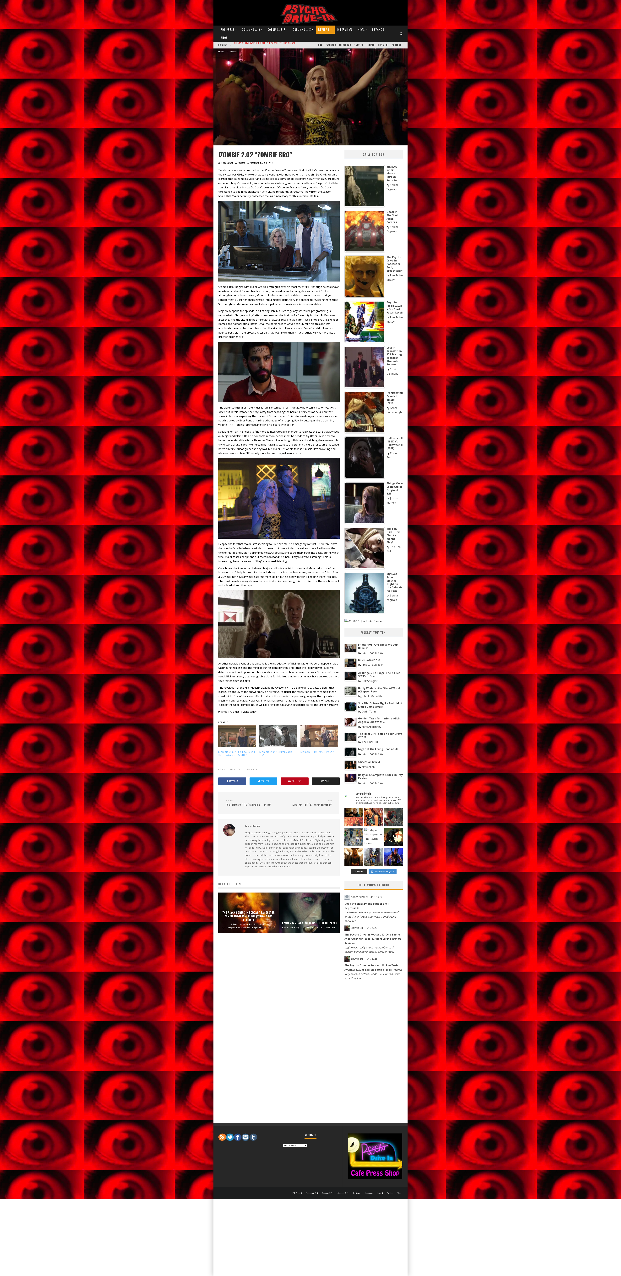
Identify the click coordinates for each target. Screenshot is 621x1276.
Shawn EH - (364, 928)
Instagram (345, 45)
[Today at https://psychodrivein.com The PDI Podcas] (353, 817)
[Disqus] (279, 988)
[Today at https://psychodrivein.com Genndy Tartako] (393, 837)
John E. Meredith (372, 696)
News (361, 30)
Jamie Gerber (227, 162)
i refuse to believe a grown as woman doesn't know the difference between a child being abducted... (371, 916)
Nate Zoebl (368, 767)
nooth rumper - (366, 897)
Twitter (358, 45)
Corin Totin (369, 711)
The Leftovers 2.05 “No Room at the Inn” (248, 803)
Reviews (324, 30)
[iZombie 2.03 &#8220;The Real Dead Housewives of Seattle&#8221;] (237, 736)
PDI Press (228, 30)
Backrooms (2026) (243, 45)
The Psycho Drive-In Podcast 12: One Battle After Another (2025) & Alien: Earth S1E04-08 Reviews (372, 939)
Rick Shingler (369, 681)
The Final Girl (370, 742)
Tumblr (370, 45)
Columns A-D (251, 30)
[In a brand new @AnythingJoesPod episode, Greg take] (393, 857)
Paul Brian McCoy (372, 653)
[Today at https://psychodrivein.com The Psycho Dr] (373, 837)
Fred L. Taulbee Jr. (372, 664)
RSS (320, 45)
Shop (224, 38)
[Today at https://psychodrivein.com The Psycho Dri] (393, 817)
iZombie (224, 769)
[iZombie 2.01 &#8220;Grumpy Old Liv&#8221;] (278, 736)
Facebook (331, 45)
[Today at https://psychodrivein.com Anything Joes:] (373, 817)
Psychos (378, 30)
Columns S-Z (302, 30)
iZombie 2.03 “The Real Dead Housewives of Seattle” (236, 753)
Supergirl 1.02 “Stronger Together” (312, 803)
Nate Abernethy (371, 726)
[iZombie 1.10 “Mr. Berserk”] (319, 736)
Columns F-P (276, 30)
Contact (396, 45)
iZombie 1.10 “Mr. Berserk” (317, 751)
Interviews (345, 30)
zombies (252, 769)
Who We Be (383, 45)
